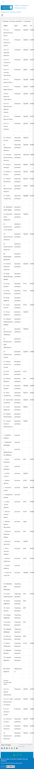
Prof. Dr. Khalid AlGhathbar (7, 692)
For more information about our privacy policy (11, 763)
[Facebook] (2, 748)
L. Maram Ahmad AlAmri (7, 514)
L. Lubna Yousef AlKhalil (6, 504)
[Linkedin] (7, 748)
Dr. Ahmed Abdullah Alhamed (7, 267)
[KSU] (7, 7)
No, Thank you (10, 766)
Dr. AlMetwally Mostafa (7, 147)
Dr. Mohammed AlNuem (8, 189)
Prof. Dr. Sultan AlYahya (6, 126)
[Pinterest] (12, 748)
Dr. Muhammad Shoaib (8, 354)
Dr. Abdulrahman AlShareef (8, 247)
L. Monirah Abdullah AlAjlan (7, 534)
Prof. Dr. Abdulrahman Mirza (8, 33)
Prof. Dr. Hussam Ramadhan (7, 72)
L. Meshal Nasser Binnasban (7, 524)
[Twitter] (9, 748)
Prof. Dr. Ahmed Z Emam (7, 712)
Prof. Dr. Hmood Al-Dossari (7, 62)
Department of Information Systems (11, 12)
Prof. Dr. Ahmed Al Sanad (7, 43)
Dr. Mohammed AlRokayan (8, 332)
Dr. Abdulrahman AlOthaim (8, 237)
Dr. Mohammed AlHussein (8, 736)
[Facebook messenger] (4, 748)
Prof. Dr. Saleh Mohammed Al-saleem (8, 702)
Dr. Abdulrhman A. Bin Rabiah (8, 227)
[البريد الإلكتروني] (17, 748)
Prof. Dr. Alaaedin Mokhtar (6, 53)
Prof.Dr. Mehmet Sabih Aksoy (7, 96)
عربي (3, 1)
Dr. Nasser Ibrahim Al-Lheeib (7, 364)
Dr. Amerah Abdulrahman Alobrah (8, 157)
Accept (3, 766)
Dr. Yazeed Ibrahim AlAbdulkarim (8, 424)
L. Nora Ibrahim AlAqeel (6, 551)
